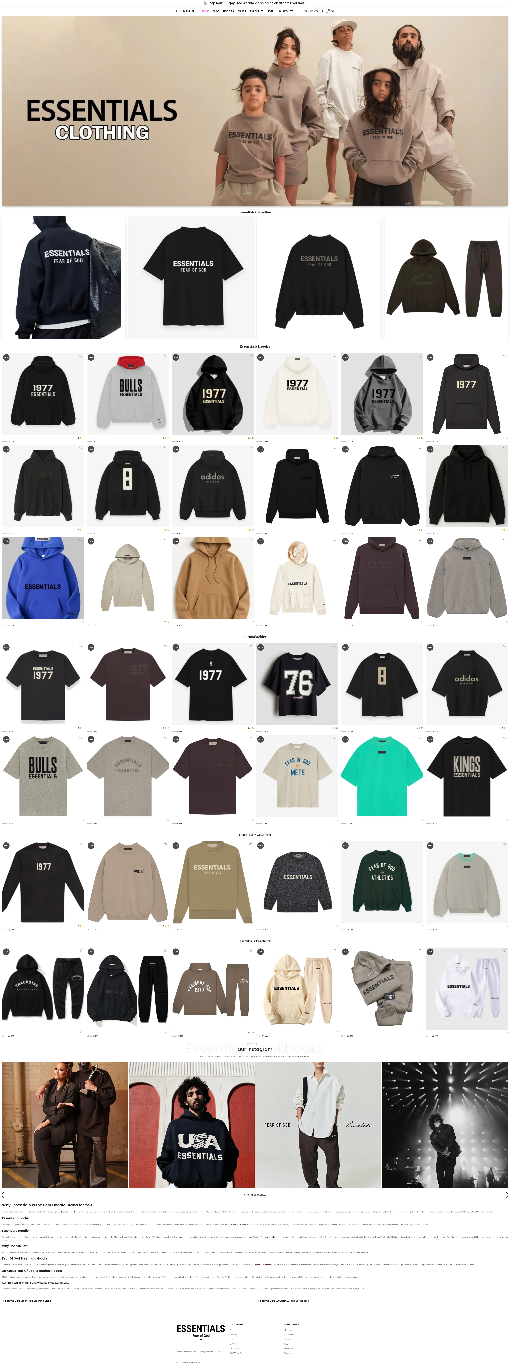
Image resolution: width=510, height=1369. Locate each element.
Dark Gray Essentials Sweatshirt (185, 926)
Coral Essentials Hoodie (351, 621)
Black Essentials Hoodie (351, 529)
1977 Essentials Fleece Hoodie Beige (271, 438)
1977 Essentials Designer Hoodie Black (188, 438)
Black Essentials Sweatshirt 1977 (16, 926)
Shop (232, 1330)
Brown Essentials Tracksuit (183, 1032)
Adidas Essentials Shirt (436, 728)
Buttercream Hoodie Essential (269, 621)
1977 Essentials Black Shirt (13, 728)
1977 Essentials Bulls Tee (182, 728)
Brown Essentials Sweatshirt (99, 926)
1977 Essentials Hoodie (436, 438)
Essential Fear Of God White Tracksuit (442, 1032)
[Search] (322, 11)
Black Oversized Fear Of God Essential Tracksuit (107, 1032)
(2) (422, 728)
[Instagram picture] (65, 1125)
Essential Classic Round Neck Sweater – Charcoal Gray (280, 926)
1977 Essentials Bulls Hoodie (99, 438)
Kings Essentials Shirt (435, 820)
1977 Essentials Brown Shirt (98, 728)
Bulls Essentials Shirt (11, 820)
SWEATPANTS (236, 1353)
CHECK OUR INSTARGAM (255, 1195)
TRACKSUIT (235, 1348)
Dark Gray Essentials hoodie (438, 621)
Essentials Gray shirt (96, 820)
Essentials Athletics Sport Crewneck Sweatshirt (361, 926)
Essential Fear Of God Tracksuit (270, 1032)
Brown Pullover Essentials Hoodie (186, 621)
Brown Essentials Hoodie (97, 621)
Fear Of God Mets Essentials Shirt (270, 820)
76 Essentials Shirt (264, 728)
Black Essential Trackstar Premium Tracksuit (21, 1032)
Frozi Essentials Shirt (350, 820)
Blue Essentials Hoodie (12, 621)
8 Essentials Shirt (348, 728)
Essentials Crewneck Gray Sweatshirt (442, 926)
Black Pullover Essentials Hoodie (440, 529)
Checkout (288, 1339)
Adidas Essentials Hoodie (183, 529)
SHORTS (233, 1344)
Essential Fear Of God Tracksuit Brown (357, 1032)
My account (289, 1330)
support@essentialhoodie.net (188, 1362)
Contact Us (289, 1335)
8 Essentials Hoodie (95, 529)
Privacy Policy (289, 1348)
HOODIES (234, 1335)
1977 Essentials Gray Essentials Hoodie (358, 438)
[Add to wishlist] (80, 356)
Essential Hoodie (183, 1351)
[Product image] (128, 394)
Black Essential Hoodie (266, 529)
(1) (83, 438)
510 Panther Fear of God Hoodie (16, 529)
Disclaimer (288, 1353)
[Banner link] (64, 277)
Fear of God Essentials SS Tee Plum (187, 820)
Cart (286, 1344)
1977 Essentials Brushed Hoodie (15, 438)
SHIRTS (233, 1339)
